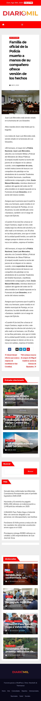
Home (4, 691)
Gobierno (9, 596)
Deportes (24, 691)
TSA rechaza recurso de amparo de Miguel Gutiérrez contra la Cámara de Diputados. (28, 361)
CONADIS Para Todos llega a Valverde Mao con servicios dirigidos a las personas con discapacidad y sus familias (20, 514)
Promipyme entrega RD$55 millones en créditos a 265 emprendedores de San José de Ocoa (19, 535)
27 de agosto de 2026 (16, 581)
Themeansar (20, 685)
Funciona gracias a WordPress (14, 683)
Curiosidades (16, 691)
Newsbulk (32, 683)
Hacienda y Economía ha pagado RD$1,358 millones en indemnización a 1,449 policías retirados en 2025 (19, 504)
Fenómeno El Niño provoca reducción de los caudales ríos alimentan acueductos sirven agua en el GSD (20, 525)
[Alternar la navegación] (22, 24)
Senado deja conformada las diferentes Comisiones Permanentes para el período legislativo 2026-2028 (20, 493)
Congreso (9, 572)
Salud (21, 696)
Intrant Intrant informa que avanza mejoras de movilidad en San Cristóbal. (12, 361)
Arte (8, 691)
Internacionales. (34, 691)
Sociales (27, 696)
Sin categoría (14, 37)
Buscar (7, 464)
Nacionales (17, 621)
